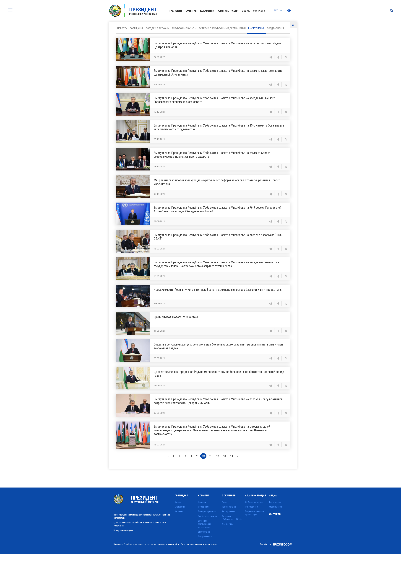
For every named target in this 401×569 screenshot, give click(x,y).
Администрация (228, 10)
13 (224, 455)
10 (203, 455)
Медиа (246, 10)
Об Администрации (254, 502)
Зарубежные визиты (184, 28)
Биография (180, 506)
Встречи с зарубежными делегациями (222, 28)
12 (217, 455)
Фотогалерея (275, 502)
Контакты (259, 10)
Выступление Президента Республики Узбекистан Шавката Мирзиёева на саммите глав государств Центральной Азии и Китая (218, 72)
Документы (207, 10)
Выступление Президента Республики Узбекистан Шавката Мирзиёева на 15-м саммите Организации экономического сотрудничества (219, 127)
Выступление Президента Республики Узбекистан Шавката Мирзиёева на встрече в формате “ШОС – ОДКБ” (219, 237)
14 (231, 455)
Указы (224, 502)
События (191, 10)
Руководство (251, 506)
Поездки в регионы (157, 28)
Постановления (229, 506)
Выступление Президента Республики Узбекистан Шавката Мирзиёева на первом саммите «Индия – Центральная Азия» (218, 45)
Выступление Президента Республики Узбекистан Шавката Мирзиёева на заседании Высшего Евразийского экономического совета (214, 100)
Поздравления (275, 28)
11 (210, 455)
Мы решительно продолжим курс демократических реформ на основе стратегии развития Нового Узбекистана (217, 182)
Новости (122, 28)
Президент (175, 10)
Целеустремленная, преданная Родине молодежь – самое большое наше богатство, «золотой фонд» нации (219, 373)
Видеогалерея (275, 506)
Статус (178, 502)
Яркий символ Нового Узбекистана (176, 317)
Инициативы (227, 524)
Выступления (256, 28)
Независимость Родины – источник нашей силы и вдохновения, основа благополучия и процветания (218, 290)
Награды (179, 511)
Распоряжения (228, 511)
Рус (276, 10)
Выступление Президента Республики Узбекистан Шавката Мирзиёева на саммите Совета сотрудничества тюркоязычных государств (212, 154)
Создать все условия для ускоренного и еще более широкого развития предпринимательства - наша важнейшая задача (218, 346)
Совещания (136, 28)
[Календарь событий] (293, 25)
